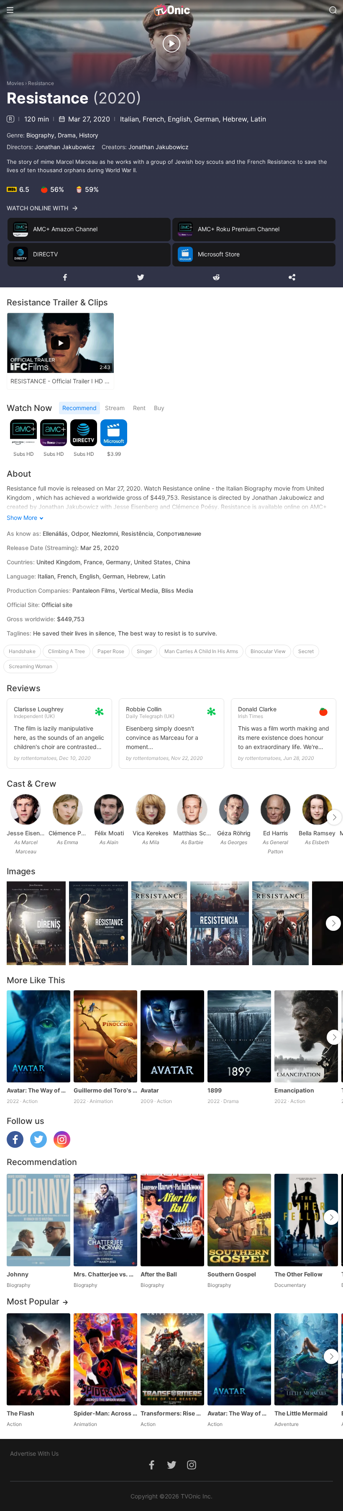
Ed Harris (275, 833)
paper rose (110, 651)
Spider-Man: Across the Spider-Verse (105, 1413)
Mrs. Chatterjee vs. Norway (105, 1274)
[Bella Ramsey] (317, 809)
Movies (15, 83)
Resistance (41, 83)
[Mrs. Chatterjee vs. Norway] (105, 1220)
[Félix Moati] (109, 809)
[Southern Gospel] (239, 1220)
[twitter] (38, 1145)
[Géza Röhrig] (234, 809)
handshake (22, 651)
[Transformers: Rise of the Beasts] (172, 1359)
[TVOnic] (171, 10)
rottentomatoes (38, 758)
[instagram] (62, 1145)
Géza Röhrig (234, 833)
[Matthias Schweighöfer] (192, 809)
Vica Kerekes (151, 833)
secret (306, 651)
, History (87, 135)
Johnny (17, 1274)
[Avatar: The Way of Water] (38, 1036)
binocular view (268, 651)
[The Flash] (38, 1359)
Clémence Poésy (68, 833)
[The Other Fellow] (306, 1220)
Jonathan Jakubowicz (65, 146)
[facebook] (15, 1145)
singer (144, 651)
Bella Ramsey (317, 833)
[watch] (171, 43)
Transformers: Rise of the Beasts (172, 1413)
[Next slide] (334, 817)
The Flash (20, 1413)
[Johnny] (38, 1220)
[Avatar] (172, 1036)
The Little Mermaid (301, 1413)
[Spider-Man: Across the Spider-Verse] (105, 1359)
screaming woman (30, 666)
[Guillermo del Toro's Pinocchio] (105, 1036)
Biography (40, 135)
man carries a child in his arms (201, 651)
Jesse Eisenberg (26, 833)
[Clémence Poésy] (67, 809)
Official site (56, 604)
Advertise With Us (34, 1453)
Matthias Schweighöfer (192, 833)
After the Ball (159, 1274)
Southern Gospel (231, 1274)
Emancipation (294, 1090)
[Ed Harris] (275, 809)
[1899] (239, 1036)
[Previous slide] (12, 817)
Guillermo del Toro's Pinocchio (105, 1090)
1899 (214, 1090)
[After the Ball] (172, 1220)
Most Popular (33, 1302)
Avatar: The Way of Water (38, 1090)
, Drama (65, 135)
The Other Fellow (298, 1274)
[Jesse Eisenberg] (25, 809)
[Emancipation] (306, 1036)
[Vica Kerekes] (151, 809)
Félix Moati (109, 833)
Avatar (150, 1090)
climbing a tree (66, 651)
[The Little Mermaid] (306, 1359)
